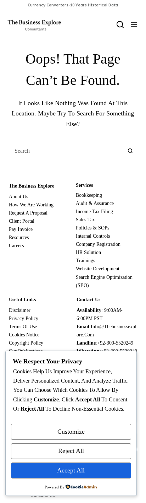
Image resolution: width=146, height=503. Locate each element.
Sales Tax (85, 219)
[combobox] (66, 151)
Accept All (71, 470)
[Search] (120, 24)
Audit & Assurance (95, 203)
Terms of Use (23, 326)
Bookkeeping (89, 195)
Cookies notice (24, 334)
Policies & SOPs (92, 228)
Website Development (97, 268)
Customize (71, 431)
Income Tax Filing (94, 211)
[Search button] (130, 151)
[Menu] (134, 24)
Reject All (71, 450)
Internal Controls (93, 236)
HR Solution (88, 252)
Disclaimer (19, 310)
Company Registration (98, 244)
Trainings (85, 260)
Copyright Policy (26, 343)
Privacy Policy (23, 318)
